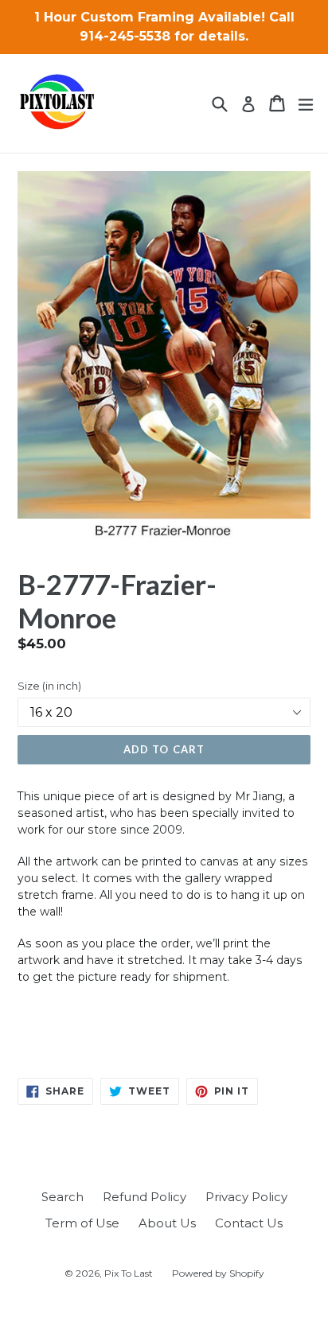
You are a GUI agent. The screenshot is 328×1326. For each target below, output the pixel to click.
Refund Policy (144, 1196)
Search (62, 1196)
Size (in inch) (49, 685)
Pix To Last (128, 1273)
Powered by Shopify (218, 1273)
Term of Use (82, 1223)
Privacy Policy (246, 1196)
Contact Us (249, 1223)
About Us (167, 1223)
